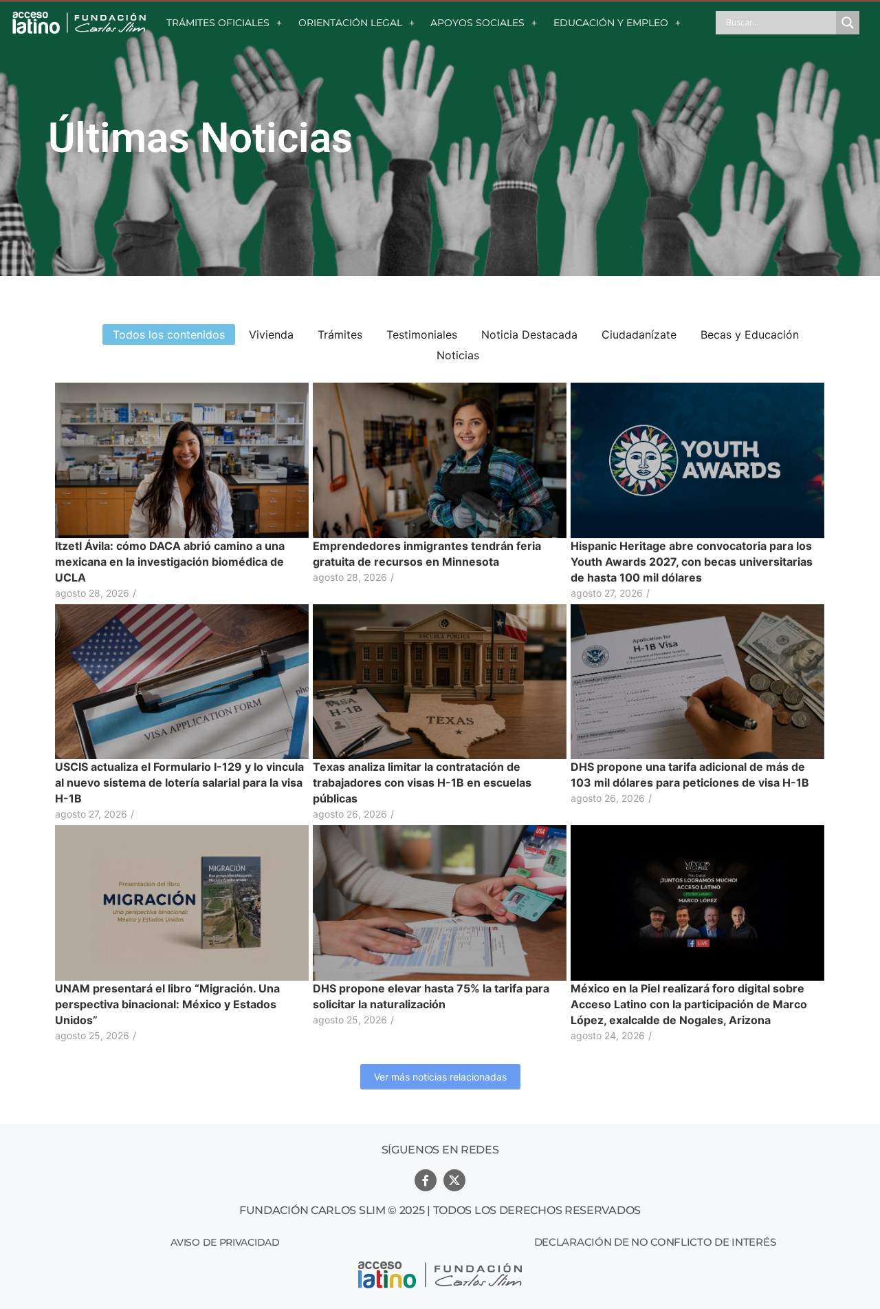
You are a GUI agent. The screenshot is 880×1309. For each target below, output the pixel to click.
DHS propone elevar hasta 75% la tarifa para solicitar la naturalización (431, 996)
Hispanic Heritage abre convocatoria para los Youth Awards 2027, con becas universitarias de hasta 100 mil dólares (692, 561)
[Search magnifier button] (847, 22)
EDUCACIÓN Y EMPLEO (610, 23)
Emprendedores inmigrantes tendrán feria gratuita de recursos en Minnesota (427, 553)
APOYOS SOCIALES (477, 23)
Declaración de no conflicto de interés (655, 1241)
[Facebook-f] (426, 1180)
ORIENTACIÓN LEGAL (350, 23)
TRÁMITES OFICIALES (218, 23)
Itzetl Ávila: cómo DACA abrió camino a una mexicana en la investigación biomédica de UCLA (170, 561)
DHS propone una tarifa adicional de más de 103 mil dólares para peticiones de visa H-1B (690, 774)
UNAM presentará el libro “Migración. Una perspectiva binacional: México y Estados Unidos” (167, 1004)
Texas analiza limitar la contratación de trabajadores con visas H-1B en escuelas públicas (422, 782)
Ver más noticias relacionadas (440, 1077)
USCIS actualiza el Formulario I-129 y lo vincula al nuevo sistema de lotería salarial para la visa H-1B (179, 782)
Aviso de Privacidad (224, 1242)
